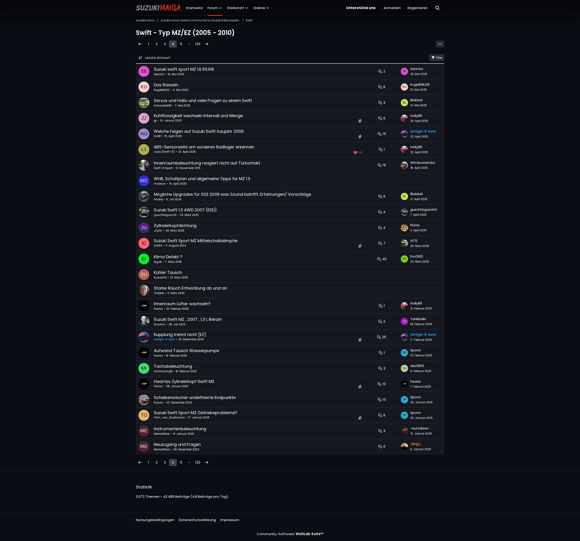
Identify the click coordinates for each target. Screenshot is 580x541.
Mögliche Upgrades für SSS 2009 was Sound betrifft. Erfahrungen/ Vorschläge (232, 194)
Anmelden (392, 7)
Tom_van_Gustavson (169, 417)
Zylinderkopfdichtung (175, 225)
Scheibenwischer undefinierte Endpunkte (195, 397)
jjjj (155, 120)
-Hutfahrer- (420, 428)
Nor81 (157, 136)
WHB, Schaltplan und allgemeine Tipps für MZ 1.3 (202, 178)
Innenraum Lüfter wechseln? (182, 304)
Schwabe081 (163, 105)
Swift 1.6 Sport (163, 168)
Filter (439, 58)
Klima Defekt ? (168, 257)
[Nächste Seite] (207, 44)
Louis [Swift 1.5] (164, 152)
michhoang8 (163, 371)
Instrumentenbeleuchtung (180, 429)
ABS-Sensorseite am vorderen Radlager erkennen (204, 147)
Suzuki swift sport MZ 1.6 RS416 (184, 69)
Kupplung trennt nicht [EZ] (180, 334)
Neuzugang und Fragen (177, 444)
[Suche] (437, 8)
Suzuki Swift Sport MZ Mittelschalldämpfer (196, 241)
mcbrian (160, 184)
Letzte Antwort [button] (157, 57)
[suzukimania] (158, 8)
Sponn (415, 350)
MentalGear (162, 434)
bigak (158, 262)
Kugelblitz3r (161, 90)
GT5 (413, 240)
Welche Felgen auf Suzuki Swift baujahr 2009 (199, 131)
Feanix (158, 309)
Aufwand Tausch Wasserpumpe (186, 350)
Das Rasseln (166, 85)
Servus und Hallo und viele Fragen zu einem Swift (203, 100)
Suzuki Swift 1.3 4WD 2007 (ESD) (185, 210)
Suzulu (158, 402)
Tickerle (159, 293)
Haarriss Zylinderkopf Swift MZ (184, 381)
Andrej (158, 199)
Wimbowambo (422, 162)
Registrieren (418, 7)
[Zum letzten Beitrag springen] (404, 71)
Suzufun (159, 324)
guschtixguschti (165, 215)
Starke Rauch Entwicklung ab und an (190, 288)
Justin (158, 230)
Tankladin (418, 318)
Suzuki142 (160, 277)
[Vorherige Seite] (140, 44)
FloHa (414, 225)
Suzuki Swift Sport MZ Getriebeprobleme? (195, 412)
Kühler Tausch (168, 272)
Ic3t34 (158, 245)
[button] (440, 44)
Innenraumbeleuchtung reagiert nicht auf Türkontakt (207, 163)
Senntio (159, 74)
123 (197, 43)
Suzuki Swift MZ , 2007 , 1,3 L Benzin (188, 319)
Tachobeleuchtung (173, 366)
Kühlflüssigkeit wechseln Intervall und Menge (198, 115)
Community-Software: (290, 533)
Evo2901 (416, 256)
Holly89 (416, 115)
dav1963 (417, 365)
